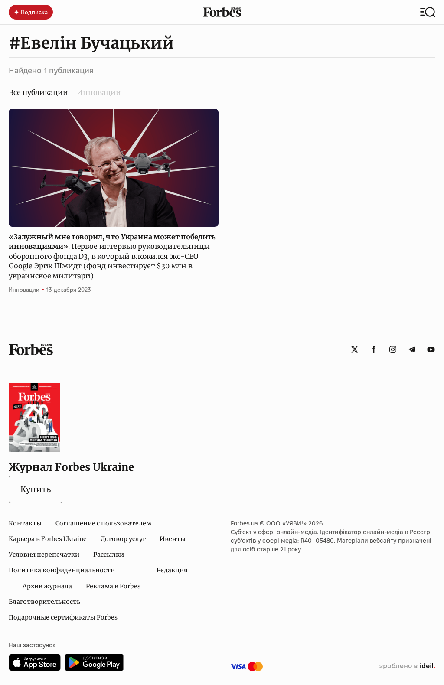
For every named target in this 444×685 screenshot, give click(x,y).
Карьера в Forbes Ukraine (48, 539)
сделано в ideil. (407, 666)
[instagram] (392, 349)
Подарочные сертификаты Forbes (63, 617)
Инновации (99, 92)
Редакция (172, 570)
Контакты (25, 523)
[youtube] (431, 349)
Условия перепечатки (44, 554)
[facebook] (373, 349)
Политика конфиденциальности (62, 570)
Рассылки (108, 554)
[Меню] (427, 12)
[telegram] (411, 349)
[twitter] (354, 349)
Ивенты (173, 539)
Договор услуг (123, 539)
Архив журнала (47, 586)
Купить (35, 489)
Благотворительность (44, 602)
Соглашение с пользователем (103, 523)
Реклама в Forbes (113, 586)
